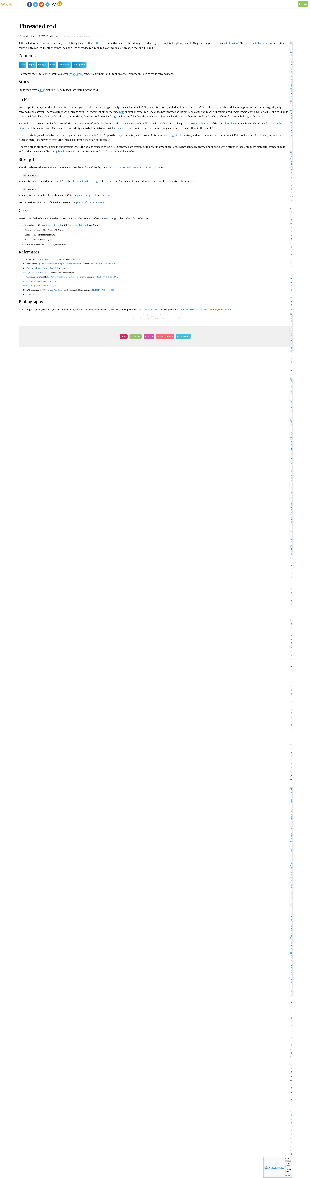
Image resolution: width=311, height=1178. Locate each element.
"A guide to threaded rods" (37, 272)
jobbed (60, 151)
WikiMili (7, 4)
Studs (22, 64)
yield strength (85, 195)
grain (175, 135)
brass (79, 73)
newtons (99, 202)
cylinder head (291, 1119)
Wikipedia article (165, 315)
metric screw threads (291, 285)
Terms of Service (165, 336)
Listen (303, 4)
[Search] (59, 3)
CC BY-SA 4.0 (153, 317)
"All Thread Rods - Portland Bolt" (41, 268)
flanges (114, 116)
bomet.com (31, 294)
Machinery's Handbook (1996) (38, 281)
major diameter (202, 123)
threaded (101, 43)
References (64, 64)
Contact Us (135, 336)
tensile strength (53, 225)
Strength (42, 64)
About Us (149, 336)
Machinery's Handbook (149, 309)
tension (233, 43)
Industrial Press (186, 309)
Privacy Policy (183, 336)
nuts (121, 111)
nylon (72, 73)
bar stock (263, 43)
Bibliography (79, 64)
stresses (118, 128)
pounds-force (83, 202)
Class (52, 64)
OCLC (221, 309)
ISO (106, 218)
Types (32, 64)
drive (42, 89)
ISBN (96, 264)
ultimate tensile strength (86, 181)
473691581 (230, 309)
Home (124, 336)
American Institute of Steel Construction (129, 167)
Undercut (232, 123)
